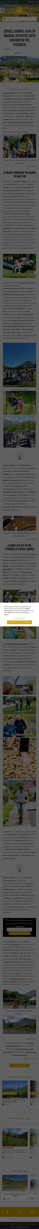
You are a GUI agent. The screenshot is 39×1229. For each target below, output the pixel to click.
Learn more (20, 618)
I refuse (14, 622)
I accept (27, 622)
